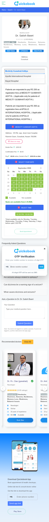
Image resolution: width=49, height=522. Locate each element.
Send (41, 267)
